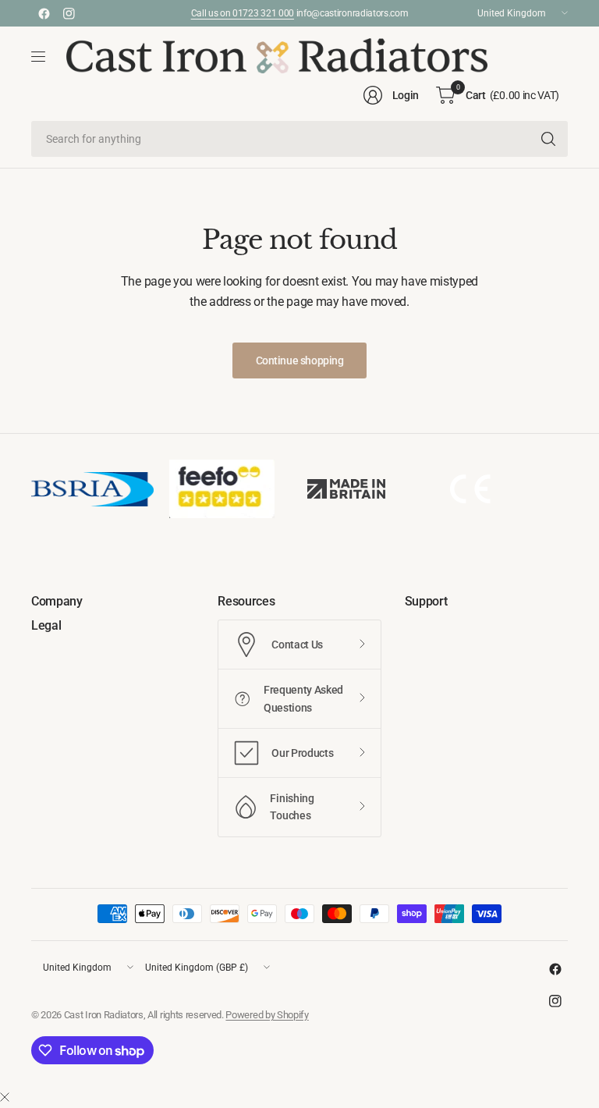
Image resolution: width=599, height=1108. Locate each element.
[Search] (548, 139)
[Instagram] (68, 13)
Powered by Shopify (266, 1015)
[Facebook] (43, 13)
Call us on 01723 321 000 (242, 13)
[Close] (4, 1098)
